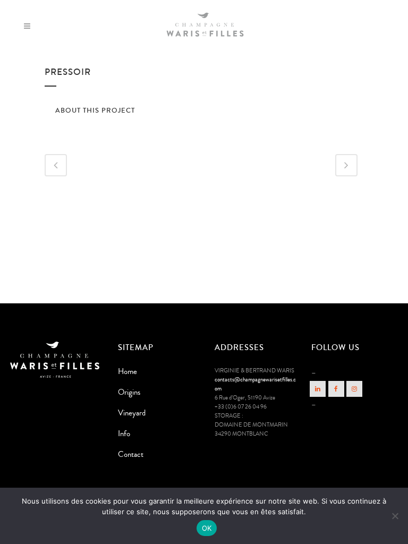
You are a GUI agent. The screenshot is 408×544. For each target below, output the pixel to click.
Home (127, 371)
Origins (129, 392)
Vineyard (132, 413)
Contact (130, 454)
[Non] (394, 516)
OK (207, 528)
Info (124, 433)
